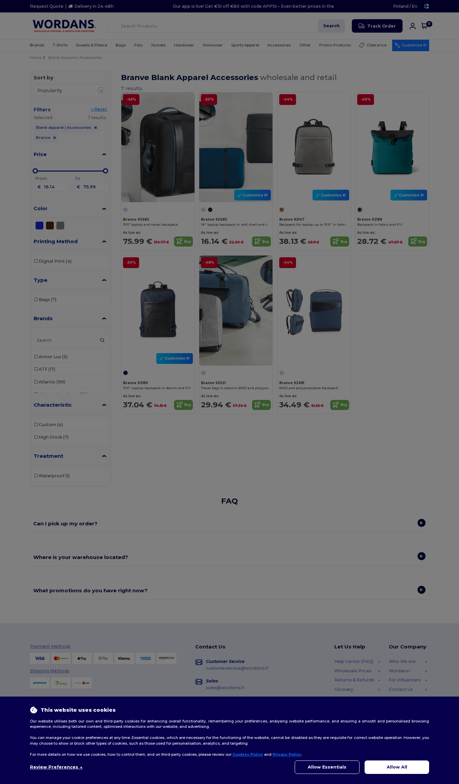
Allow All (397, 767)
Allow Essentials (327, 767)
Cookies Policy (248, 754)
